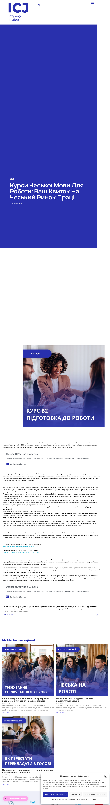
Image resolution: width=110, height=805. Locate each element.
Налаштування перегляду (95, 794)
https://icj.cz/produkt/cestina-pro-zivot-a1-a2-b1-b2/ (20, 547)
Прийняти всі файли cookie (55, 794)
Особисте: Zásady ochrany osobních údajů (76, 799)
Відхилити (75, 794)
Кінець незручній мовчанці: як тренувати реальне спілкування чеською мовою (25, 699)
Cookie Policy (56, 799)
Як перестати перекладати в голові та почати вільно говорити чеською (27, 771)
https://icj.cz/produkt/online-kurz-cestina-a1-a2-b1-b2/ (21, 552)
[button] (106, 776)
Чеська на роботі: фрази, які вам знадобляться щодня (74, 699)
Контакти (94, 799)
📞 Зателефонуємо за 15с (15, 798)
